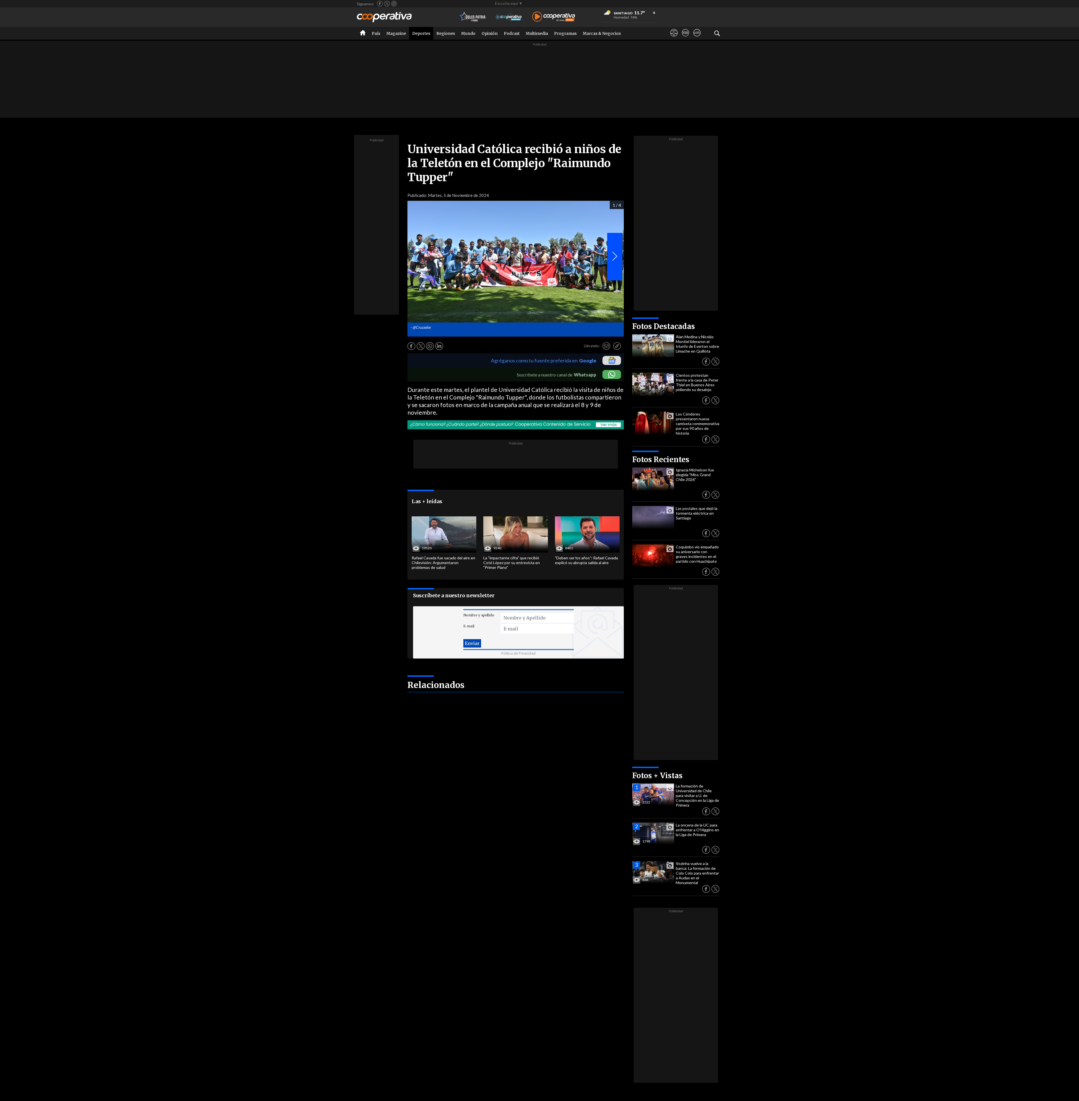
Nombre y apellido (478, 615)
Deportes (421, 33)
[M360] (685, 38)
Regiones (445, 33)
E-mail (468, 626)
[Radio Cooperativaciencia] (508, 17)
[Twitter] (387, 3)
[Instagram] (394, 3)
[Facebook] (380, 3)
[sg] (697, 38)
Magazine (396, 33)
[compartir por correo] (606, 346)
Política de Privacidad (518, 653)
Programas (565, 33)
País (376, 33)
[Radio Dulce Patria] (472, 17)
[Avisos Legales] (674, 38)
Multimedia (537, 33)
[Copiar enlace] (617, 346)
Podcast (512, 33)
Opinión (490, 33)
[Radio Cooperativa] (553, 17)
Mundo (468, 33)
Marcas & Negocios (602, 33)
